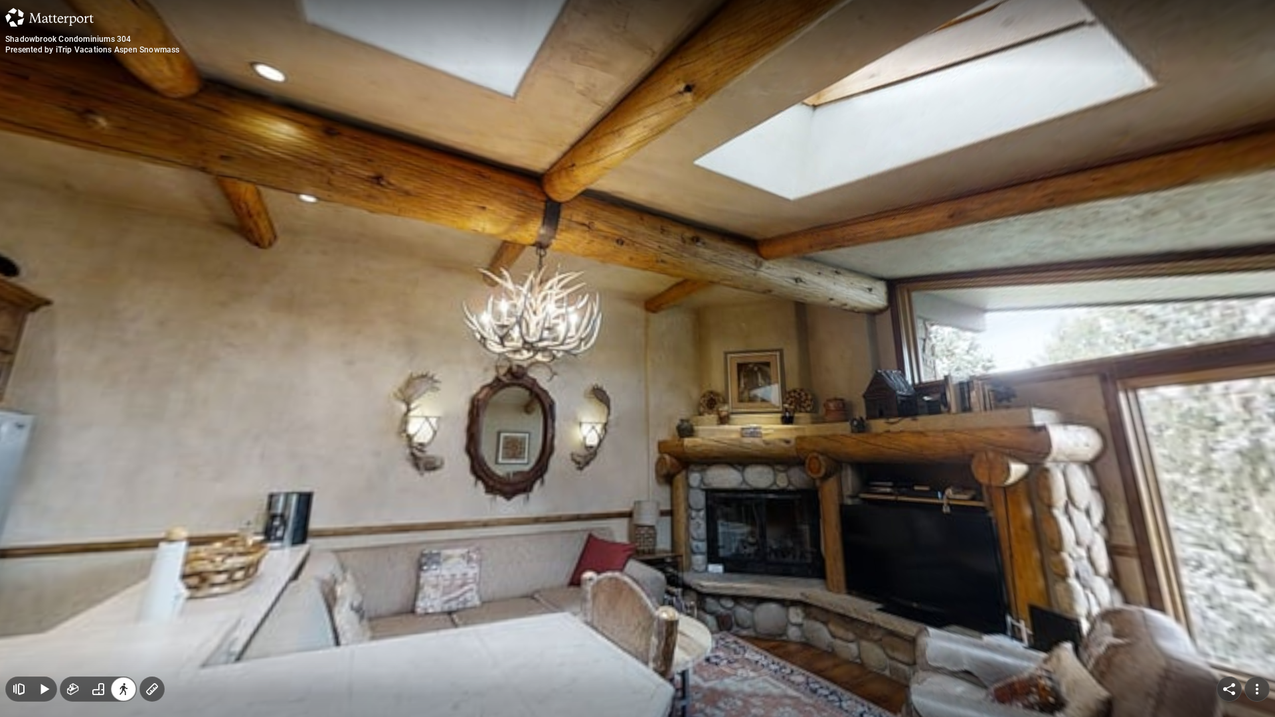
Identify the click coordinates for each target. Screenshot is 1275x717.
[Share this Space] (1229, 689)
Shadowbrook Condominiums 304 (68, 39)
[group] (98, 689)
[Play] (44, 689)
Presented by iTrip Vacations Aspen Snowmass (92, 49)
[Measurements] (152, 689)
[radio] (73, 689)
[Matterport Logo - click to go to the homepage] (49, 17)
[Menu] (1257, 689)
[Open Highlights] (19, 689)
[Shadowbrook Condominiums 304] (637, 358)
